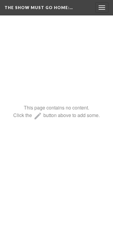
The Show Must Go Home (39, 7)
